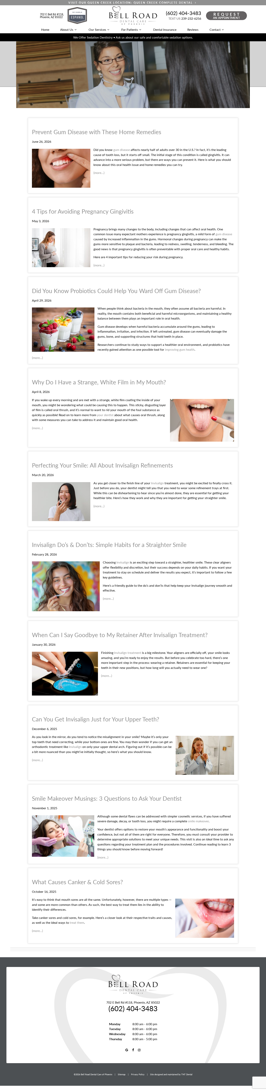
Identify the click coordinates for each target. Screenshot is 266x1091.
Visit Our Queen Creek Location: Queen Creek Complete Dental (131, 2)
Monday (114, 1024)
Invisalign (157, 483)
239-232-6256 (184, 18)
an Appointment (227, 15)
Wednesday (117, 1034)
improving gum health (180, 349)
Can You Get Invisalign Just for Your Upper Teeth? (95, 719)
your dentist (105, 415)
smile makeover (198, 821)
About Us (66, 29)
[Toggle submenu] (75, 29)
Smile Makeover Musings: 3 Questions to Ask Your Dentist (107, 798)
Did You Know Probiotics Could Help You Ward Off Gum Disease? (116, 291)
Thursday (115, 1039)
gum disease (121, 149)
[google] (126, 1049)
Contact (215, 29)
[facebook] (133, 1049)
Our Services (97, 29)
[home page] (133, 15)
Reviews (192, 29)
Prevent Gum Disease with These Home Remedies (96, 132)
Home (45, 29)
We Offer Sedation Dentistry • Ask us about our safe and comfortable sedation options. (133, 37)
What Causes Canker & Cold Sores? (77, 882)
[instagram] (139, 1049)
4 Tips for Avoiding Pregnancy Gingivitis (83, 211)
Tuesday (115, 1029)
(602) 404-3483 (183, 13)
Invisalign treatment (128, 652)
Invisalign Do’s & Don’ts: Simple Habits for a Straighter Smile (109, 545)
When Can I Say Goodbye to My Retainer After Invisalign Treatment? (120, 635)
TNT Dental (186, 1074)
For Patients (129, 29)
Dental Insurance (164, 29)
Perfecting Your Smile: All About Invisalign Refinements (102, 465)
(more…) (98, 172)
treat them (77, 922)
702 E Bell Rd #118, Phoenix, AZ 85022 (52, 15)
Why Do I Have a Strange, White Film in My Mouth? (99, 382)
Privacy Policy (137, 1074)
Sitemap (121, 1074)
